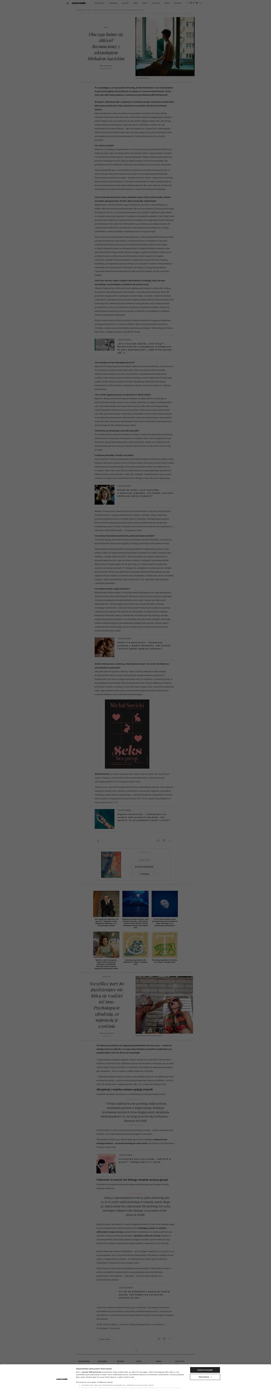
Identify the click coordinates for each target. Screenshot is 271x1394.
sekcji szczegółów (165, 1390)
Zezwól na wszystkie (205, 1370)
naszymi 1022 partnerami (92, 1372)
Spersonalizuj (204, 1377)
